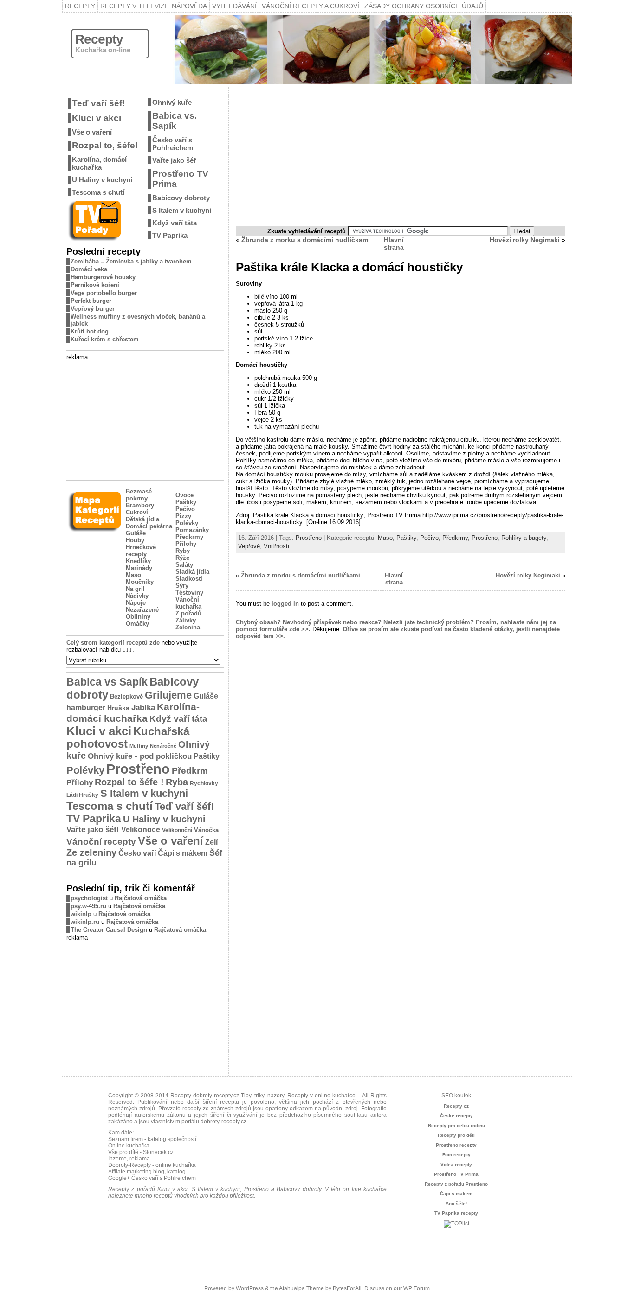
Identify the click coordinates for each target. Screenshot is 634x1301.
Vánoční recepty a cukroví (310, 6)
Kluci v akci (96, 118)
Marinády (139, 567)
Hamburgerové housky (103, 277)
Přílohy (185, 543)
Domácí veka (89, 269)
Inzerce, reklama (129, 1158)
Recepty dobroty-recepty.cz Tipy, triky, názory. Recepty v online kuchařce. (263, 1095)
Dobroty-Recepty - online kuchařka (152, 1165)
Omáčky (137, 623)
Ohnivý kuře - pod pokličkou (140, 756)
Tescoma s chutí (98, 192)
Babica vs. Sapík (174, 121)
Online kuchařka (128, 1145)
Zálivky (185, 620)
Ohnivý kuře (172, 102)
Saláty (184, 564)
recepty (191, 1108)
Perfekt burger (91, 300)
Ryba (177, 782)
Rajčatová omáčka (141, 898)
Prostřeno (138, 768)
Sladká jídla (192, 571)
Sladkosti (188, 578)
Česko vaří (137, 853)
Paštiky (185, 502)
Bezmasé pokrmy (139, 495)
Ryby (182, 550)
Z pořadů (188, 613)
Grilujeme (168, 695)
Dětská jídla (142, 519)
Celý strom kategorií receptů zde (113, 642)
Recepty (80, 6)
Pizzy (183, 516)
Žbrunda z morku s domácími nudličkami (305, 240)
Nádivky (137, 595)
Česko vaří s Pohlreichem (172, 144)
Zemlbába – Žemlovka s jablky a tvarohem (131, 261)
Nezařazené (142, 609)
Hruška (118, 707)
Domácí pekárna (149, 526)
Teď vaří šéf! (98, 103)
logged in (285, 603)
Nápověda (189, 6)
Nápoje (136, 602)
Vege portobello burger (104, 292)
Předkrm (190, 770)
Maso (133, 574)
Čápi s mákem (182, 853)
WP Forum (416, 1288)
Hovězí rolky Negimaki (525, 240)
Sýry (181, 585)
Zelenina (187, 627)
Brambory (140, 505)
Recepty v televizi (133, 6)
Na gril (135, 588)
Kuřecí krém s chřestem (105, 339)
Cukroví (137, 512)
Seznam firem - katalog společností (152, 1139)
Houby (135, 540)
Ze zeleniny (91, 852)
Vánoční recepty (101, 841)
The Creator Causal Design (109, 929)
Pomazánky (192, 529)
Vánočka (206, 830)
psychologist (89, 898)
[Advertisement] (145, 418)
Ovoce (184, 495)
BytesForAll (347, 1288)
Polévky (186, 522)
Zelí (211, 842)
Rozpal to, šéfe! (105, 145)
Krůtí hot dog (90, 331)
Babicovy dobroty (181, 198)
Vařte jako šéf (174, 160)
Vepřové (249, 546)
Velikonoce (140, 829)
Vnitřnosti (276, 546)
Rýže (182, 557)
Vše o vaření (92, 132)
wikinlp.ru (85, 921)
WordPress (250, 1288)
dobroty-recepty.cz (223, 1121)
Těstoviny (189, 592)
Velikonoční (177, 830)
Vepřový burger (93, 308)
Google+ (119, 1178)
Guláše (136, 533)
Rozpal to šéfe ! (129, 782)
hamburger (85, 707)
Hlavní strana (394, 243)
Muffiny (138, 746)
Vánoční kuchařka (188, 603)
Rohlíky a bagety (523, 537)
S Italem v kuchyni (181, 210)
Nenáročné (163, 746)
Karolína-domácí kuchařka (133, 712)
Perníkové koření (95, 285)
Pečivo (185, 509)
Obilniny (138, 616)
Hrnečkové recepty (141, 551)
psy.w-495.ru (88, 906)
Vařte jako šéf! (92, 829)
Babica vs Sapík (107, 682)
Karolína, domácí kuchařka (99, 163)
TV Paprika (170, 235)
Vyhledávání (234, 6)
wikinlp (81, 913)
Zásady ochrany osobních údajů (423, 6)
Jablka (143, 707)
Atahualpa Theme (301, 1288)
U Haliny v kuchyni (102, 180)
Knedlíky (138, 561)
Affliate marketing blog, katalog (147, 1171)
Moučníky (140, 581)
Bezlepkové (126, 696)
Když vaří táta (174, 223)
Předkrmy (189, 536)
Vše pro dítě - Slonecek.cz (141, 1152)
